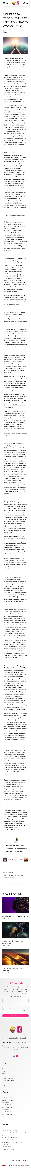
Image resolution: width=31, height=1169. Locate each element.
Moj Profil (4, 1098)
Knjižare (4, 1083)
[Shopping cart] (27, 3)
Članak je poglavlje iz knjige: (15, 845)
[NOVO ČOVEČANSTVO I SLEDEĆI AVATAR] (15, 905)
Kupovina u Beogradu (8, 1080)
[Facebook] (14, 1056)
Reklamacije (5, 1102)
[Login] (24, 3)
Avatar (5, 32)
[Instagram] (17, 1056)
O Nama (4, 1073)
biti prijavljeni (11, 877)
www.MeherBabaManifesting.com (13, 830)
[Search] (7, 3)
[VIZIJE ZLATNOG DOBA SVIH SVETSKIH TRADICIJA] (15, 957)
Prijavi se (15, 1015)
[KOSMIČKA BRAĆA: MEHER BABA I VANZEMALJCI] (15, 930)
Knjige (3, 1071)
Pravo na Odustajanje (8, 1100)
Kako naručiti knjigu (7, 1078)
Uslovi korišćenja (6, 1105)
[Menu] (4, 3)
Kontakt (4, 1076)
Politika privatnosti (7, 1107)
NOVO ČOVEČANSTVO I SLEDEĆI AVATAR (15, 916)
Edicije (3, 1085)
